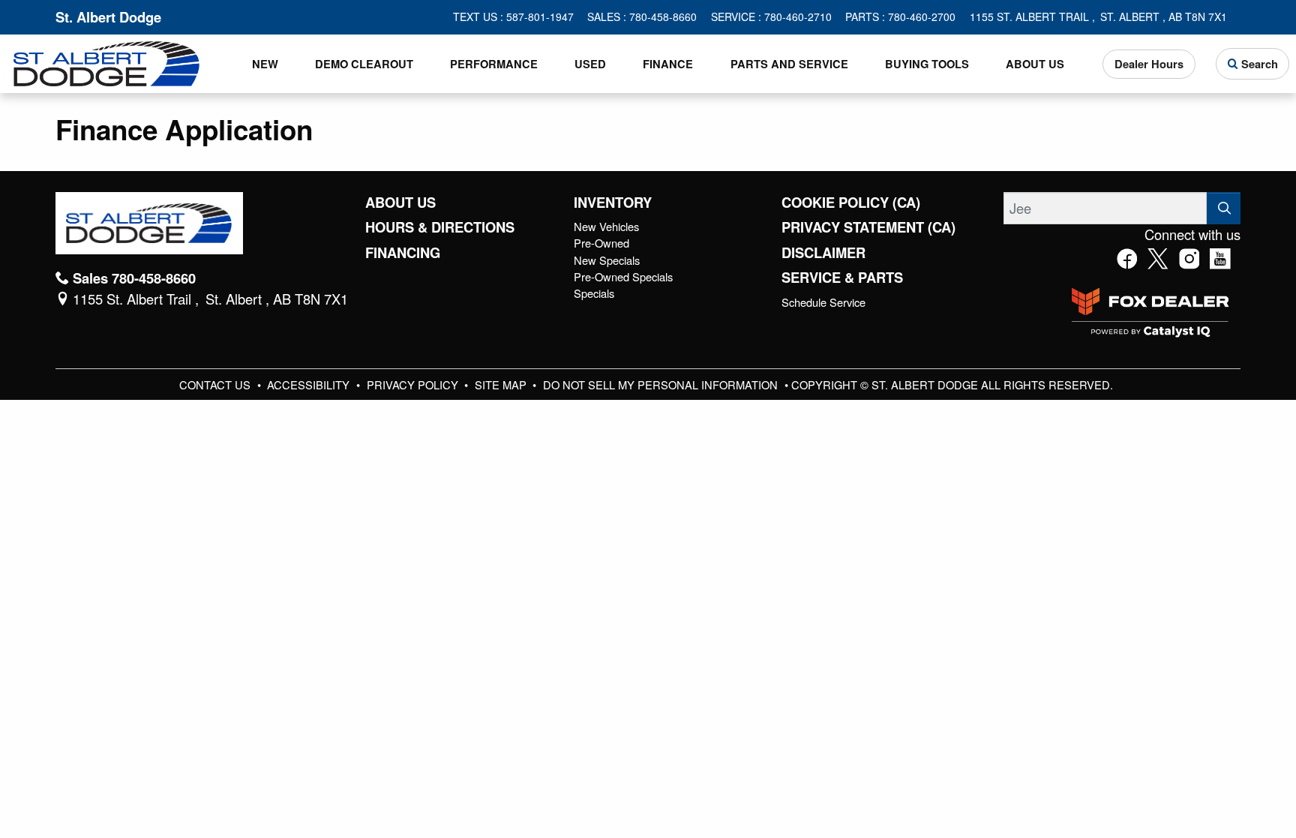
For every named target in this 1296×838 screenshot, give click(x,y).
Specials (594, 293)
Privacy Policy (414, 384)
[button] (265, 64)
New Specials (607, 260)
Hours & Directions (439, 227)
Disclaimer (824, 252)
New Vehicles (606, 226)
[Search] (1223, 208)
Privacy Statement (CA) (869, 227)
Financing (402, 252)
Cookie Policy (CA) (851, 202)
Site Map (502, 384)
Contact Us (216, 384)
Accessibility (309, 384)
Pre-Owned (601, 243)
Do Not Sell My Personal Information (662, 384)
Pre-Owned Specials (623, 276)
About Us (400, 202)
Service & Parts (842, 277)
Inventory (613, 202)
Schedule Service (824, 302)
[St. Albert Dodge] (107, 61)
